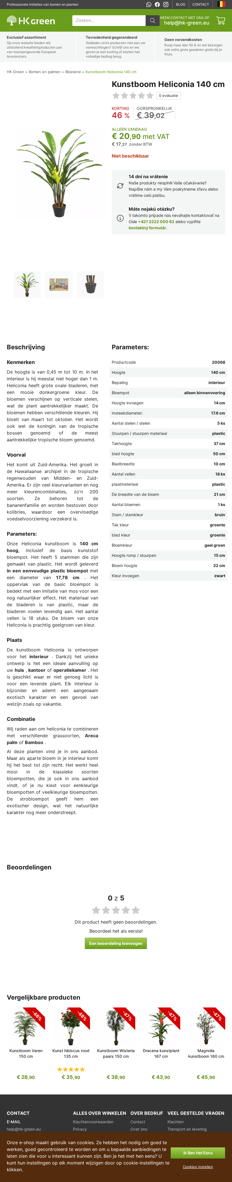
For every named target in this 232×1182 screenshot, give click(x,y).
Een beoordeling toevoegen (116, 943)
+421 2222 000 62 (156, 221)
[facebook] (157, 4)
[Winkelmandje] (220, 20)
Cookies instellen (198, 1166)
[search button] (152, 20)
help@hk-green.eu (186, 23)
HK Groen (14, 12)
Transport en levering (187, 1129)
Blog (180, 4)
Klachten (175, 1121)
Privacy (80, 1129)
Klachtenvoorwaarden (93, 1121)
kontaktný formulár (147, 227)
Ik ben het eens (198, 1152)
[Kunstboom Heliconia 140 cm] (27, 284)
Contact (200, 4)
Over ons (138, 1129)
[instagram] (166, 4)
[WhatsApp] (149, 4)
